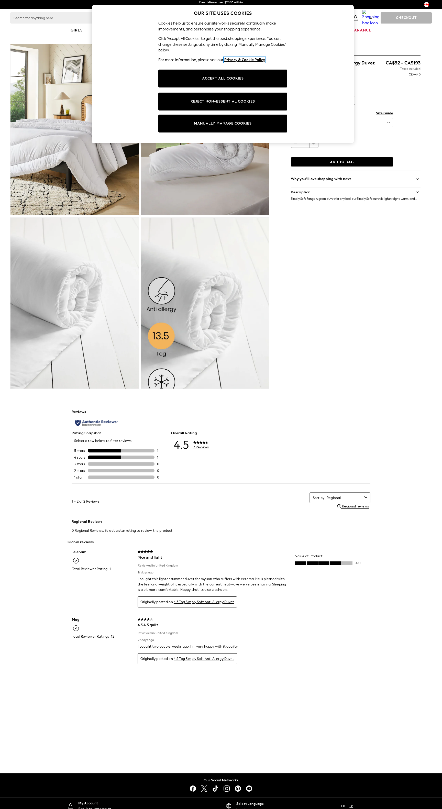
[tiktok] (215, 788)
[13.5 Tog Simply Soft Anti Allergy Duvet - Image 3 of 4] (74, 303)
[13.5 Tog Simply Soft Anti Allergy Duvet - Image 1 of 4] (74, 129)
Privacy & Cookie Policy (244, 60)
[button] (356, 192)
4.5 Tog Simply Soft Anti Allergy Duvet (204, 602)
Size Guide (384, 113)
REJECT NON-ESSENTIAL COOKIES (223, 101)
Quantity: (298, 134)
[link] (355, 18)
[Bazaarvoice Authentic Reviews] (96, 423)
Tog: (294, 91)
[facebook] (192, 788)
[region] (223, 74)
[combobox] (344, 498)
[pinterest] (238, 788)
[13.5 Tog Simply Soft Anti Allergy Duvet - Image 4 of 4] (205, 303)
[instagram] (226, 788)
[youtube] (249, 788)
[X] (204, 788)
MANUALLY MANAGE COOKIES (223, 123)
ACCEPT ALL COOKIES (223, 78)
